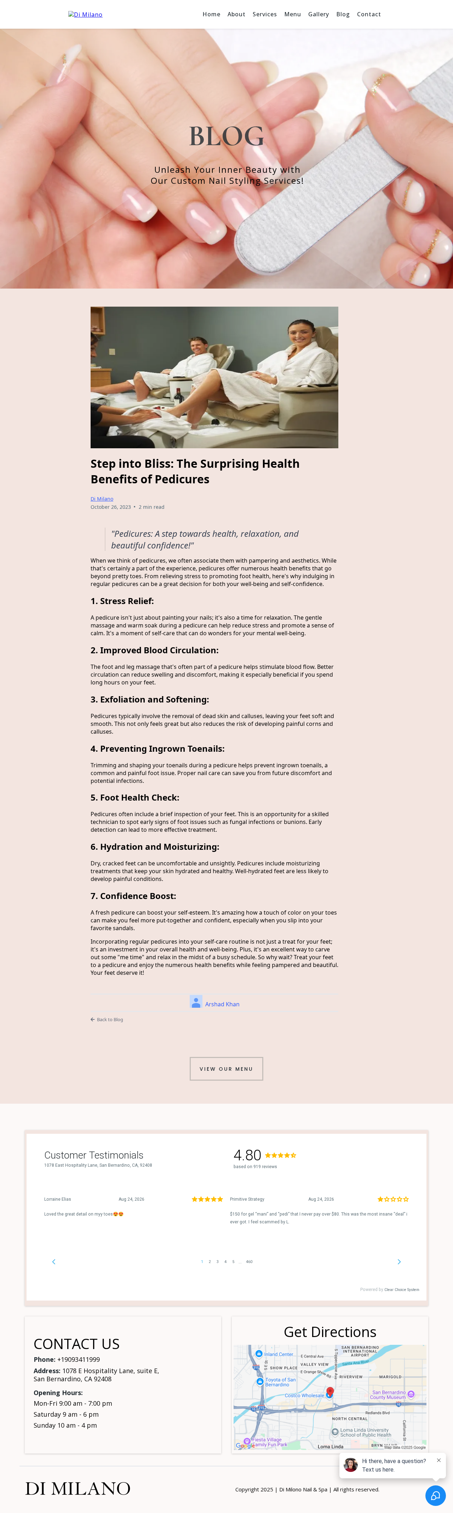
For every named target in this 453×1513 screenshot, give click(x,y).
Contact (369, 14)
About (237, 14)
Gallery (318, 14)
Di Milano (102, 498)
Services (265, 14)
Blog (343, 14)
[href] (330, 1397)
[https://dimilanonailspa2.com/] (85, 14)
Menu (292, 14)
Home (211, 14)
